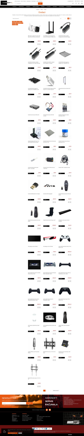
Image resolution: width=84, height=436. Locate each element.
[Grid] (68, 18)
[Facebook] (47, 410)
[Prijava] (78, 3)
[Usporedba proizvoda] (40, 44)
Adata (21, 21)
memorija (18, 21)
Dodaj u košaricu (33, 44)
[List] (70, 18)
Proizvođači (33, 1)
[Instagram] (50, 410)
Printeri (42, 6)
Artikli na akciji (17, 1)
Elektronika (61, 6)
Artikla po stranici (55, 390)
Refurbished (68, 6)
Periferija (28, 6)
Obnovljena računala (25, 420)
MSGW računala (39, 419)
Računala (14, 6)
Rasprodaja (29, 1)
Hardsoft (51, 401)
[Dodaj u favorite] (40, 24)
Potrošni (48, 6)
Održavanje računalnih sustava (26, 419)
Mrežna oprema (36, 6)
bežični (17, 24)
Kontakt (38, 415)
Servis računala (39, 1)
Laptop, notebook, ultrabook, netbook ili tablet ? (43, 416)
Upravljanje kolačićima (40, 420)
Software (55, 6)
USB (13, 21)
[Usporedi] (40, 22)
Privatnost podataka (25, 416)
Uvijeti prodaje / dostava (25, 415)
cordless (13, 24)
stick (15, 21)
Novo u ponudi (23, 1)
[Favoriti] (38, 44)
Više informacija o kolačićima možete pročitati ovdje (15, 431)
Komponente (21, 6)
